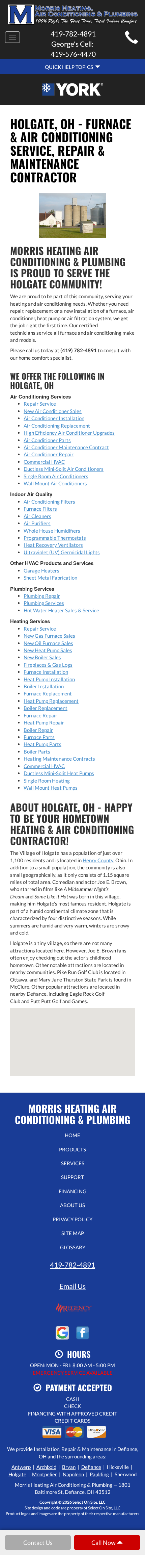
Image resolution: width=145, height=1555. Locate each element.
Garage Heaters (41, 570)
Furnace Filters (40, 509)
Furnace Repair (40, 715)
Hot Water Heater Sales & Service (61, 610)
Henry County (98, 860)
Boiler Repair (38, 730)
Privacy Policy (72, 1219)
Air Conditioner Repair (49, 454)
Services (72, 1163)
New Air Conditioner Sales (53, 411)
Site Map (72, 1233)
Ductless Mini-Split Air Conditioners (64, 469)
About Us (72, 1205)
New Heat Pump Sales (48, 650)
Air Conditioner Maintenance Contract (66, 447)
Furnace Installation (46, 672)
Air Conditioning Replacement (57, 426)
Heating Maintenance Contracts (59, 759)
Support (72, 1177)
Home (72, 1135)
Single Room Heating (47, 781)
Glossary (72, 1247)
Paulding (99, 1474)
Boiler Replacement (45, 708)
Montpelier (44, 1474)
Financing (72, 1191)
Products (72, 1149)
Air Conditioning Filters (49, 502)
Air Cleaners (37, 516)
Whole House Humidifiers (52, 531)
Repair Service (40, 404)
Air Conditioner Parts (47, 440)
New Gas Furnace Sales (49, 636)
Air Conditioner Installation (54, 418)
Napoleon (73, 1474)
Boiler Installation (44, 686)
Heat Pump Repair (44, 722)
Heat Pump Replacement (51, 701)
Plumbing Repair (42, 596)
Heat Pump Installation (49, 679)
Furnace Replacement (48, 693)
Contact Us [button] (38, 1542)
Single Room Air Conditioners (56, 476)
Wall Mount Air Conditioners (55, 483)
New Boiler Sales (42, 657)
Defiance (91, 1467)
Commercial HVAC (44, 462)
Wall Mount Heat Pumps (51, 788)
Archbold (46, 1467)
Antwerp (21, 1467)
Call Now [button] (104, 1542)
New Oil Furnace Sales (48, 643)
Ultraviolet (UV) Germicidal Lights (62, 552)
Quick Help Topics (70, 67)
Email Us (72, 1286)
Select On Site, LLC (89, 1502)
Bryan (69, 1467)
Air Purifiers (37, 523)
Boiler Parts (37, 751)
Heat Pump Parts (42, 744)
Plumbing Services (44, 603)
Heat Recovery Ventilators (53, 545)
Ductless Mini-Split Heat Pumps (59, 773)
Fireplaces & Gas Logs (48, 665)
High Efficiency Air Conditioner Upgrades (69, 433)
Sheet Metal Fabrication (50, 578)
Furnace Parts (39, 737)
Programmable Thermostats (55, 538)
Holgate (17, 1474)
